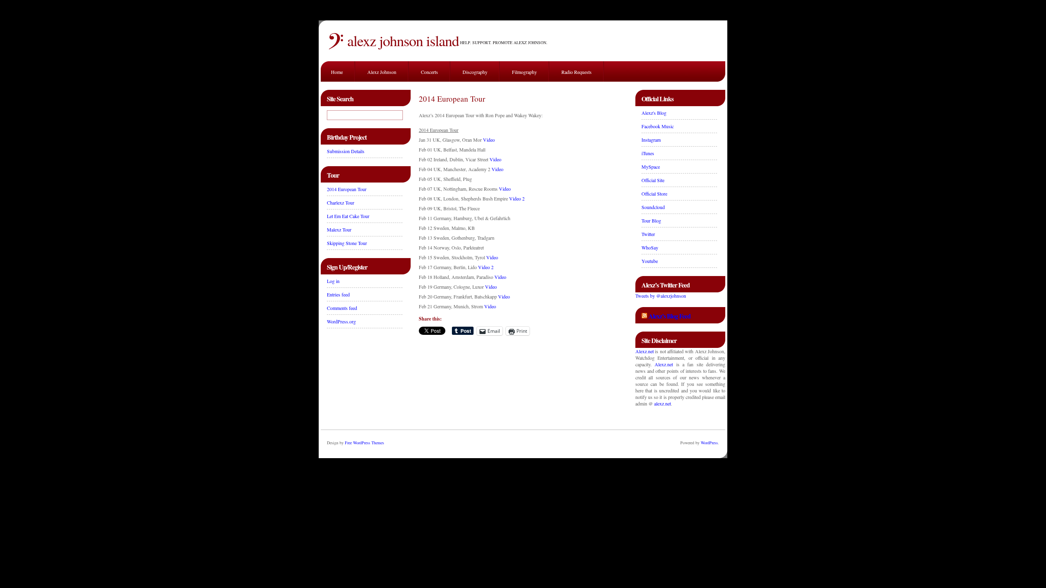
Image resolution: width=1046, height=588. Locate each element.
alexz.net (662, 403)
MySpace (650, 166)
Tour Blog (651, 220)
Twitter (648, 234)
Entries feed (338, 294)
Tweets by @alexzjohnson (660, 295)
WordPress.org (341, 321)
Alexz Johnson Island (403, 40)
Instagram (651, 139)
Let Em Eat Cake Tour (348, 216)
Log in (333, 281)
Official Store (654, 193)
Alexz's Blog (653, 112)
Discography (475, 72)
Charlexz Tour (340, 202)
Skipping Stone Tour (347, 243)
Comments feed (342, 308)
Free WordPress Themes (364, 442)
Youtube (649, 261)
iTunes (647, 153)
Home (337, 72)
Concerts (429, 72)
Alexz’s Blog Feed (669, 316)
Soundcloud (653, 207)
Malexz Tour (339, 229)
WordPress (709, 442)
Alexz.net (644, 351)
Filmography (524, 72)
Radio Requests (576, 72)
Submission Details (345, 151)
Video (489, 139)
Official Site (652, 180)
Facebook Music (657, 126)
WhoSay (649, 247)
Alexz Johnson (381, 72)
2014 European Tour (347, 189)
